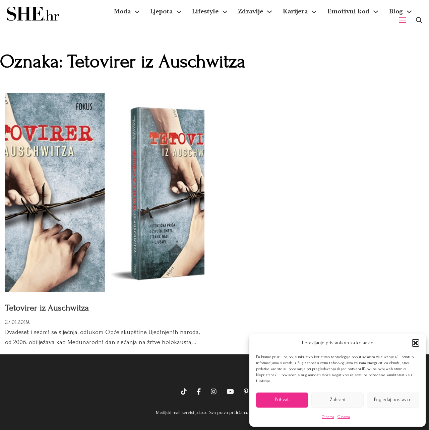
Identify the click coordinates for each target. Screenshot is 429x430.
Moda (122, 11)
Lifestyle (205, 11)
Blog (396, 11)
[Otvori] (419, 20)
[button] (415, 343)
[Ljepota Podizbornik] (179, 12)
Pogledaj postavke (393, 400)
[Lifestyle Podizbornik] (225, 12)
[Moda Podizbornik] (137, 12)
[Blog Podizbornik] (409, 12)
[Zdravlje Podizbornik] (269, 12)
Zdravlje (250, 11)
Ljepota (161, 11)
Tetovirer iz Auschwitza (47, 308)
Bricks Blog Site (214, 371)
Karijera (295, 11)
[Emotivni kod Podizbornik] (376, 12)
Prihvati (282, 400)
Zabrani (337, 400)
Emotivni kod (348, 11)
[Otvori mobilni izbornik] (402, 20)
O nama (328, 417)
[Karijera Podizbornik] (314, 12)
